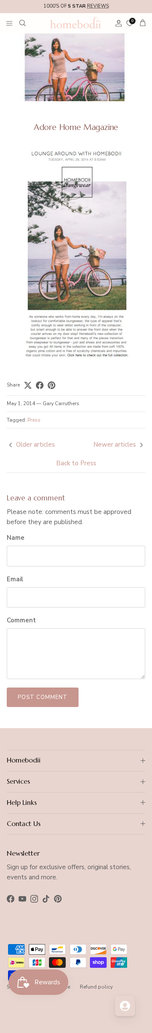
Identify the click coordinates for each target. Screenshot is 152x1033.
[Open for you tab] (125, 1006)
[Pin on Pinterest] (51, 385)
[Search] (28, 23)
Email (15, 579)
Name (15, 537)
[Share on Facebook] (39, 385)
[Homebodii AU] (75, 22)
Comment (21, 620)
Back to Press (76, 463)
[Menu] (9, 23)
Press (34, 420)
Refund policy (96, 986)
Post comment (43, 697)
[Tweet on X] (28, 385)
